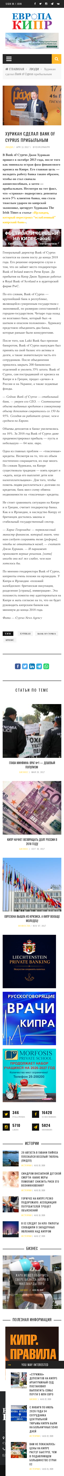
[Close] (9, 1365)
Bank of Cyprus (47, 633)
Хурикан (25, 633)
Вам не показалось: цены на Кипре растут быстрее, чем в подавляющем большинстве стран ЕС (43, 1454)
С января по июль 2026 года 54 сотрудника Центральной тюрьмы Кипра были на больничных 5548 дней (44, 1419)
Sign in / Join (14, 4)
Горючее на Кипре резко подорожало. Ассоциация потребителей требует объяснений (39, 1204)
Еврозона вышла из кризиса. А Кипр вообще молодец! (32, 918)
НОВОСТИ (24, 925)
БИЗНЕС (24, 772)
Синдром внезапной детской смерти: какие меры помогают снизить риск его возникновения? (41, 1179)
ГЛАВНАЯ (16, 69)
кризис (10, 640)
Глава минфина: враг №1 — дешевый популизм (32, 765)
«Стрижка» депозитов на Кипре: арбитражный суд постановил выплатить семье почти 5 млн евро (44, 1384)
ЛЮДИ (34, 69)
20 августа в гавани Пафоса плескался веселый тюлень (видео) (40, 1156)
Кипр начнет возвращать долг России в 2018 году (32, 841)
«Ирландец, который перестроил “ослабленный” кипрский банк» (29, 217)
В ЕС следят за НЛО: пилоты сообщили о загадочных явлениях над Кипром (40, 1227)
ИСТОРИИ (35, 1436)
